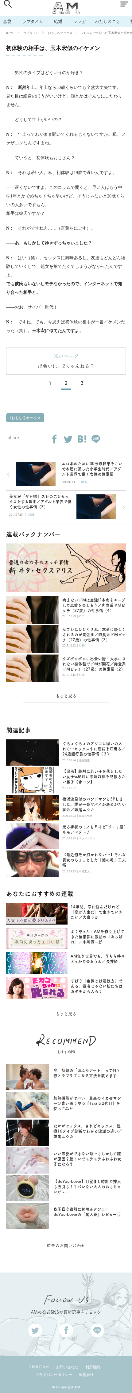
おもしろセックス (60, 33)
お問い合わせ (67, 1367)
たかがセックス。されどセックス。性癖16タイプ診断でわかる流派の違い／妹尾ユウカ (87, 1131)
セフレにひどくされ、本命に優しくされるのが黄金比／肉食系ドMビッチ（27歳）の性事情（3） (94, 634)
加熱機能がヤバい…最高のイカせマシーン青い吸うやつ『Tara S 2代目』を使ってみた (87, 1103)
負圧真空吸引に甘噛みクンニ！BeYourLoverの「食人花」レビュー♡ (87, 1211)
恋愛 (7, 21)
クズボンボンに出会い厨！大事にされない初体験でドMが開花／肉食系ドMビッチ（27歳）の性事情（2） (94, 664)
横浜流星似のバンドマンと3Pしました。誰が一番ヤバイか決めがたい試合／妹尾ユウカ (94, 804)
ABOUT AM (39, 1367)
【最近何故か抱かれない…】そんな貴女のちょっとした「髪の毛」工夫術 (94, 860)
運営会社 (86, 1375)
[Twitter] (68, 439)
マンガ (79, 21)
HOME (9, 32)
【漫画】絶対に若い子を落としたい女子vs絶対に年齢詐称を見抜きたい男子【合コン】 (94, 776)
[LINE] (96, 439)
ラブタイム (32, 21)
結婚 (58, 21)
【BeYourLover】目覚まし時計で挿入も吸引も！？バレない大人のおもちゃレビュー (87, 1186)
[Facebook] (54, 439)
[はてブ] (82, 439)
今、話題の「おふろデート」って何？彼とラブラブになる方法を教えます (86, 1073)
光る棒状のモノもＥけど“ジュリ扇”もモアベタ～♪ (93, 829)
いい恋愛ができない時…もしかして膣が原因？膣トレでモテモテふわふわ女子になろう (87, 1159)
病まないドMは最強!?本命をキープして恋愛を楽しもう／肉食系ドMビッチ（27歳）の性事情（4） (93, 605)
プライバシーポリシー (53, 1375)
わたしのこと (107, 21)
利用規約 (92, 1367)
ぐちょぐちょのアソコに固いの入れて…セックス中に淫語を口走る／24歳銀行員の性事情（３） (94, 749)
